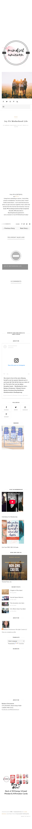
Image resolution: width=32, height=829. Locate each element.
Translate (21, 643)
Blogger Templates (23, 813)
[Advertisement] (16, 18)
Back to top (25, 816)
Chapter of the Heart (16, 590)
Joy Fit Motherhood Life (13, 266)
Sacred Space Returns (16, 597)
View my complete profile (9, 632)
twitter (16, 409)
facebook (6, 409)
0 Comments (7, 224)
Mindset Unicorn (17, 395)
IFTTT (16, 116)
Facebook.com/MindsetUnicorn (10, 709)
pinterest (6, 416)
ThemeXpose (18, 811)
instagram (25, 409)
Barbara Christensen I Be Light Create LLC (15, 629)
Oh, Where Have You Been (18, 609)
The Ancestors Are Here (17, 603)
